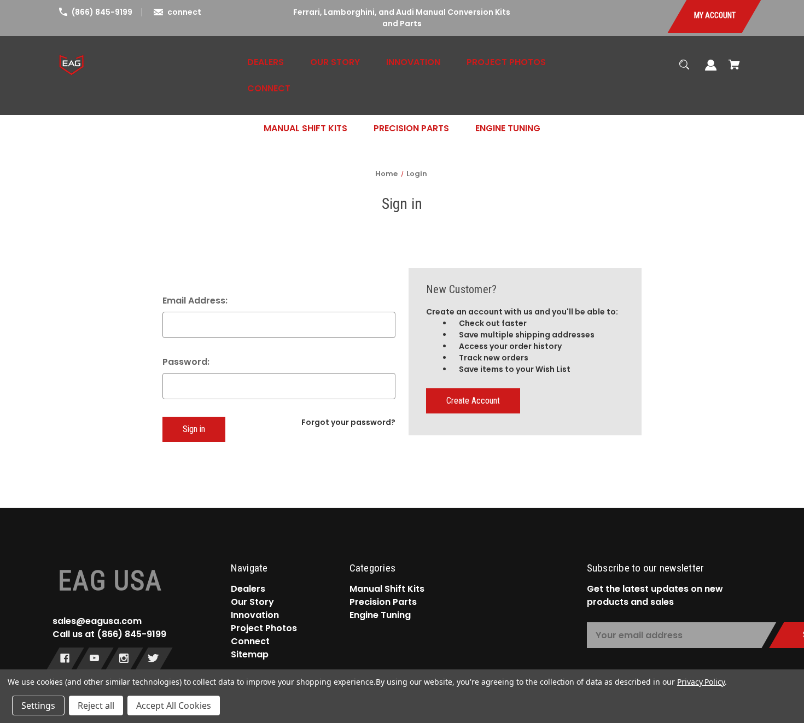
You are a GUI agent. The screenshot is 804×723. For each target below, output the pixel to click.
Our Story (252, 602)
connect (184, 12)
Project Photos (264, 628)
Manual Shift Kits (386, 588)
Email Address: (195, 300)
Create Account (473, 400)
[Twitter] (153, 659)
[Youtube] (94, 659)
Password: (185, 361)
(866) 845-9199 (102, 12)
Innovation (255, 615)
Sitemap (250, 654)
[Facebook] (65, 659)
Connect (250, 641)
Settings (38, 705)
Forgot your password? (348, 422)
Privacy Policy (701, 682)
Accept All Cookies (173, 705)
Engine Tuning (380, 615)
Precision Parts (383, 602)
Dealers (248, 588)
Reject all (96, 705)
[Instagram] (124, 659)
